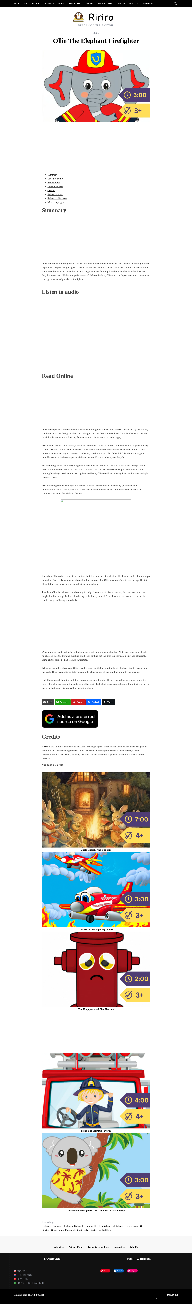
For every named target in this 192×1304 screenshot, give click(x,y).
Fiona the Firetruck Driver (96, 1130)
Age (25, 4)
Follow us (148, 4)
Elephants (68, 1226)
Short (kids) (82, 1230)
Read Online (54, 182)
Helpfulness (117, 1226)
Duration (49, 4)
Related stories (55, 194)
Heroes (128, 1226)
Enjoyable (79, 1226)
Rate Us (133, 1246)
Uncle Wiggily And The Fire (96, 849)
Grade (61, 4)
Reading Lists (105, 4)
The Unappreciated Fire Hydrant (96, 1009)
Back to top (172, 1295)
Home (16, 4)
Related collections (57, 198)
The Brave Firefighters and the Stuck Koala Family (96, 1210)
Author (36, 4)
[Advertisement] (96, 150)
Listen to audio (55, 178)
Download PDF (55, 186)
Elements (56, 1226)
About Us (133, 4)
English (121, 4)
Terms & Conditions (98, 1246)
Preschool (70, 1230)
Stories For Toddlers (100, 1230)
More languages (56, 202)
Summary (52, 174)
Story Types (75, 4)
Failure (88, 1226)
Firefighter (104, 1226)
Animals (46, 1226)
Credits (51, 190)
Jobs (135, 1226)
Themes (89, 4)
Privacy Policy (75, 1246)
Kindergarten (57, 1230)
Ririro (96, 33)
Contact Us (119, 1246)
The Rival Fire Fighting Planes (96, 929)
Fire (96, 1226)
